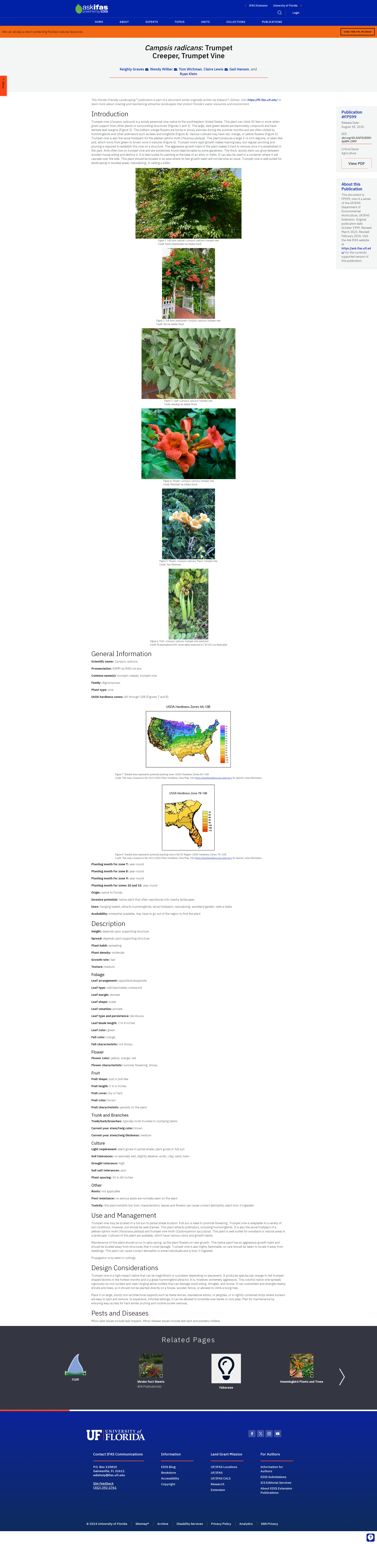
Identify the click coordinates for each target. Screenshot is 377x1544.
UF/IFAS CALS (221, 1478)
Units (205, 22)
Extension (218, 1490)
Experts (151, 22)
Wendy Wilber (161, 69)
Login (295, 12)
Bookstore (168, 1472)
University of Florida (285, 5)
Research (217, 1484)
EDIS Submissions (273, 1477)
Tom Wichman (190, 69)
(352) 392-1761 (104, 1487)
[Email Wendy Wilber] (175, 69)
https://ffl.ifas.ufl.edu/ (262, 100)
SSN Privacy (269, 1524)
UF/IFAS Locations (224, 1467)
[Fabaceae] (226, 1368)
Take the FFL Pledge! (357, 31)
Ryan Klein (188, 74)
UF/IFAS (217, 1472)
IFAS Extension (258, 5)
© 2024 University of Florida (106, 1524)
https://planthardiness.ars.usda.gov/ (213, 777)
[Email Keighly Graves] (146, 69)
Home (99, 22)
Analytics (246, 1524)
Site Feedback (103, 1483)
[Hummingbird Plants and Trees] (301, 1365)
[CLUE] (75, 1364)
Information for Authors (272, 1469)
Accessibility (170, 1478)
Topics (180, 22)
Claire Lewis (213, 69)
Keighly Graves (132, 69)
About (124, 22)
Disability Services (190, 1524)
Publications (272, 22)
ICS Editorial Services (276, 1483)
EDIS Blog (168, 1467)
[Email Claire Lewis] (226, 69)
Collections (235, 22)
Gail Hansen (239, 69)
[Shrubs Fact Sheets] (151, 1365)
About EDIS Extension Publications (276, 1490)
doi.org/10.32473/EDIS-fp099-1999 (357, 139)
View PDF (356, 163)
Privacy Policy (221, 1524)
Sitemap (141, 1524)
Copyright (168, 1484)
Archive (162, 1524)
